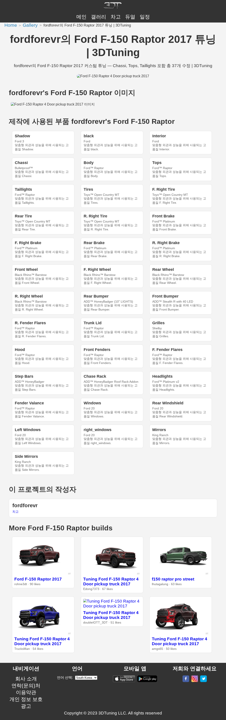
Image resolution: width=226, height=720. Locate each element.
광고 (26, 706)
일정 (145, 17)
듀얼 (130, 17)
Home (10, 25)
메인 (81, 17)
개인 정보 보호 (26, 699)
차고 (116, 17)
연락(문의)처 (25, 685)
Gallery (30, 25)
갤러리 (98, 17)
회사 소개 (26, 679)
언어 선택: (65, 677)
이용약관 (26, 692)
